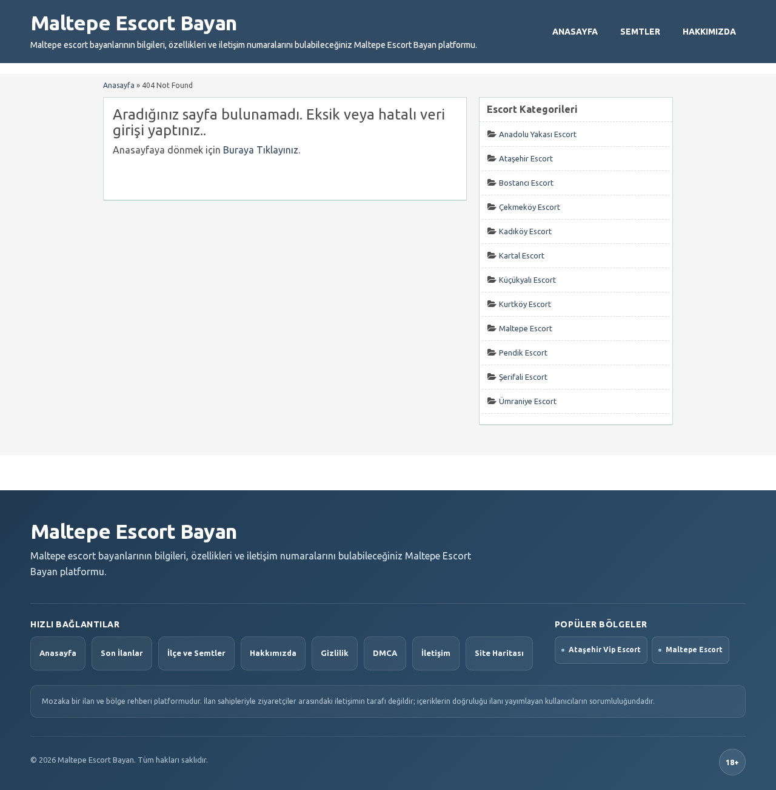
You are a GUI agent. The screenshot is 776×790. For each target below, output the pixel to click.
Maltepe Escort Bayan (133, 22)
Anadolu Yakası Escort (538, 134)
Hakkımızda (709, 31)
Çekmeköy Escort (529, 207)
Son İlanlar (122, 653)
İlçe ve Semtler (196, 653)
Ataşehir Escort (526, 158)
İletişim (435, 653)
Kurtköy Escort (525, 304)
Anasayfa (575, 31)
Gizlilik (335, 653)
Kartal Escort (521, 255)
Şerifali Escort (523, 377)
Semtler (640, 31)
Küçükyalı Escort (527, 279)
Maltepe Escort (525, 328)
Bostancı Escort (526, 182)
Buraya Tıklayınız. (261, 149)
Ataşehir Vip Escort (605, 649)
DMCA (385, 653)
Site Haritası (499, 653)
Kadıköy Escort (525, 231)
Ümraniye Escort (528, 401)
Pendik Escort (523, 352)
